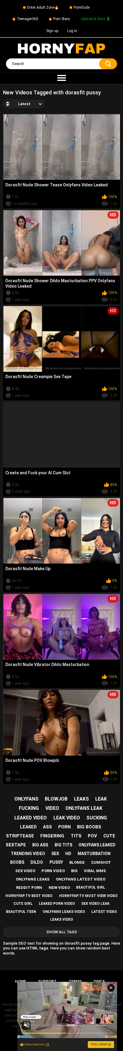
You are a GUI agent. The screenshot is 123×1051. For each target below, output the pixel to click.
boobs (17, 862)
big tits (63, 844)
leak (101, 799)
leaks (81, 799)
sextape (16, 845)
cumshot (101, 862)
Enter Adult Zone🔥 (43, 7)
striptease (20, 836)
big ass (40, 844)
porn (64, 827)
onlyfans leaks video (64, 912)
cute (109, 836)
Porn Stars (61, 19)
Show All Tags (61, 932)
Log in (72, 31)
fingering (52, 836)
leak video (66, 818)
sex (55, 853)
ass (47, 827)
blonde (77, 862)
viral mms (95, 871)
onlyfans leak (83, 808)
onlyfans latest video (80, 879)
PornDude (82, 7)
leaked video (30, 818)
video (52, 808)
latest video (104, 912)
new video (59, 887)
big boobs (89, 827)
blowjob (56, 799)
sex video (25, 871)
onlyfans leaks (33, 879)
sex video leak (95, 903)
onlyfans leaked (97, 844)
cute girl (23, 903)
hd (68, 853)
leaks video (61, 919)
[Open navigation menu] (61, 78)
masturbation (94, 853)
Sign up (52, 31)
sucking (96, 818)
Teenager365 (27, 19)
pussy (56, 862)
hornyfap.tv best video (29, 896)
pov (92, 836)
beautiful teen (21, 912)
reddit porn (29, 887)
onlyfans (26, 799)
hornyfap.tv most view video (88, 896)
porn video (53, 871)
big (74, 871)
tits (76, 836)
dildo (36, 862)
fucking (29, 808)
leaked (28, 827)
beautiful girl (90, 887)
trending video (28, 853)
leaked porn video (57, 903)
